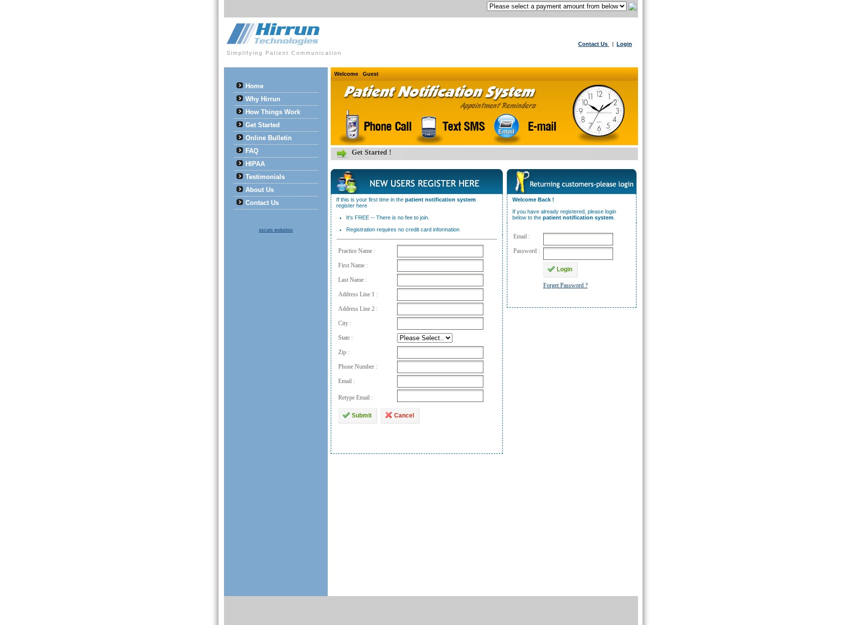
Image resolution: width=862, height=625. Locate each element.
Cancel (404, 415)
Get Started (262, 125)
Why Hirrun (262, 99)
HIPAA (255, 164)
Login (624, 44)
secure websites (276, 229)
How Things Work (272, 112)
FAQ (251, 151)
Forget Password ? (565, 285)
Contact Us (593, 44)
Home (254, 86)
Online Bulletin (268, 138)
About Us (259, 190)
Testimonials (265, 177)
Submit (362, 415)
